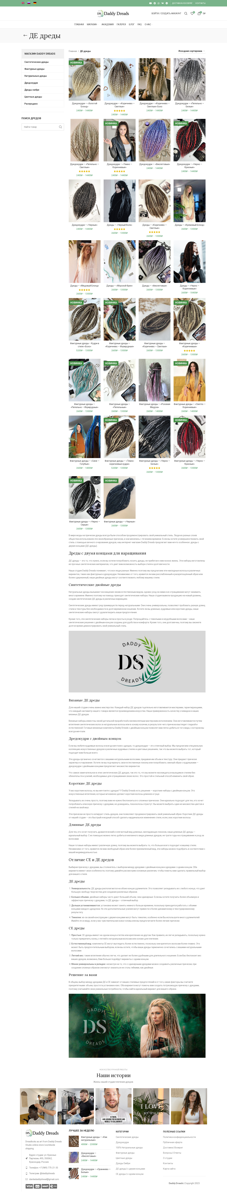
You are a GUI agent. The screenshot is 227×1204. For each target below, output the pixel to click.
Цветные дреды (124, 1158)
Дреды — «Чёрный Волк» (119, 225)
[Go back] (25, 35)
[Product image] (85, 79)
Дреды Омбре (123, 1163)
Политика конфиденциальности (179, 1137)
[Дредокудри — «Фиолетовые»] (74, 1157)
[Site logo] (113, 13)
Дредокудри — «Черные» (84, 225)
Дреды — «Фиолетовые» (154, 285)
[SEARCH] (60, 126)
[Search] (186, 13)
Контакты (168, 1163)
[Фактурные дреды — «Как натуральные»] (74, 1141)
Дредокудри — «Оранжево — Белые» (96, 1171)
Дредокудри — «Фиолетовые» (154, 164)
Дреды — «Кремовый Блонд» (189, 225)
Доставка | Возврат (173, 1147)
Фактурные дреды (125, 1153)
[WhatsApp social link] (158, 3)
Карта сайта (169, 1169)
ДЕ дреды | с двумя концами (130, 1169)
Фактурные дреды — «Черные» (119, 521)
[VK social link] (162, 3)
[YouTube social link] (150, 3)
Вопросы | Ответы (172, 1153)
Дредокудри (122, 1142)
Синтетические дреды (127, 1137)
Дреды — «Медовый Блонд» (84, 285)
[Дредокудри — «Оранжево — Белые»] (74, 1173)
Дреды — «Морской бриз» (119, 285)
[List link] (44, 1158)
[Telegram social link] (167, 3)
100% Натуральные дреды (129, 1147)
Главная (73, 51)
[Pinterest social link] (155, 3)
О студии (167, 1158)
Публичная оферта (172, 1142)
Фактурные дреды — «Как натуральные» (94, 1138)
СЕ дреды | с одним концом (129, 1174)
